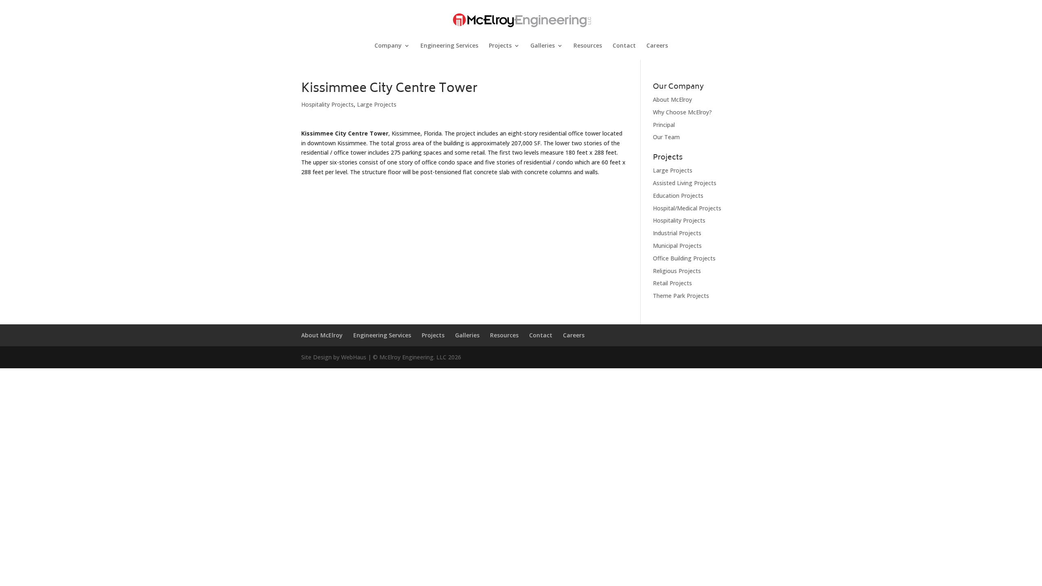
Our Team (666, 137)
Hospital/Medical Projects (687, 208)
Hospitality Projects (327, 104)
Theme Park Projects (681, 296)
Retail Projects (672, 283)
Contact (624, 46)
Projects (500, 46)
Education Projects (678, 195)
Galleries (542, 46)
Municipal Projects (677, 245)
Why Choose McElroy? (682, 112)
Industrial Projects (677, 233)
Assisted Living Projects (684, 183)
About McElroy (672, 99)
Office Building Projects (684, 258)
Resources (588, 46)
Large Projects (376, 104)
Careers (657, 46)
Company (388, 46)
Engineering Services (449, 46)
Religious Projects (677, 271)
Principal (664, 125)
